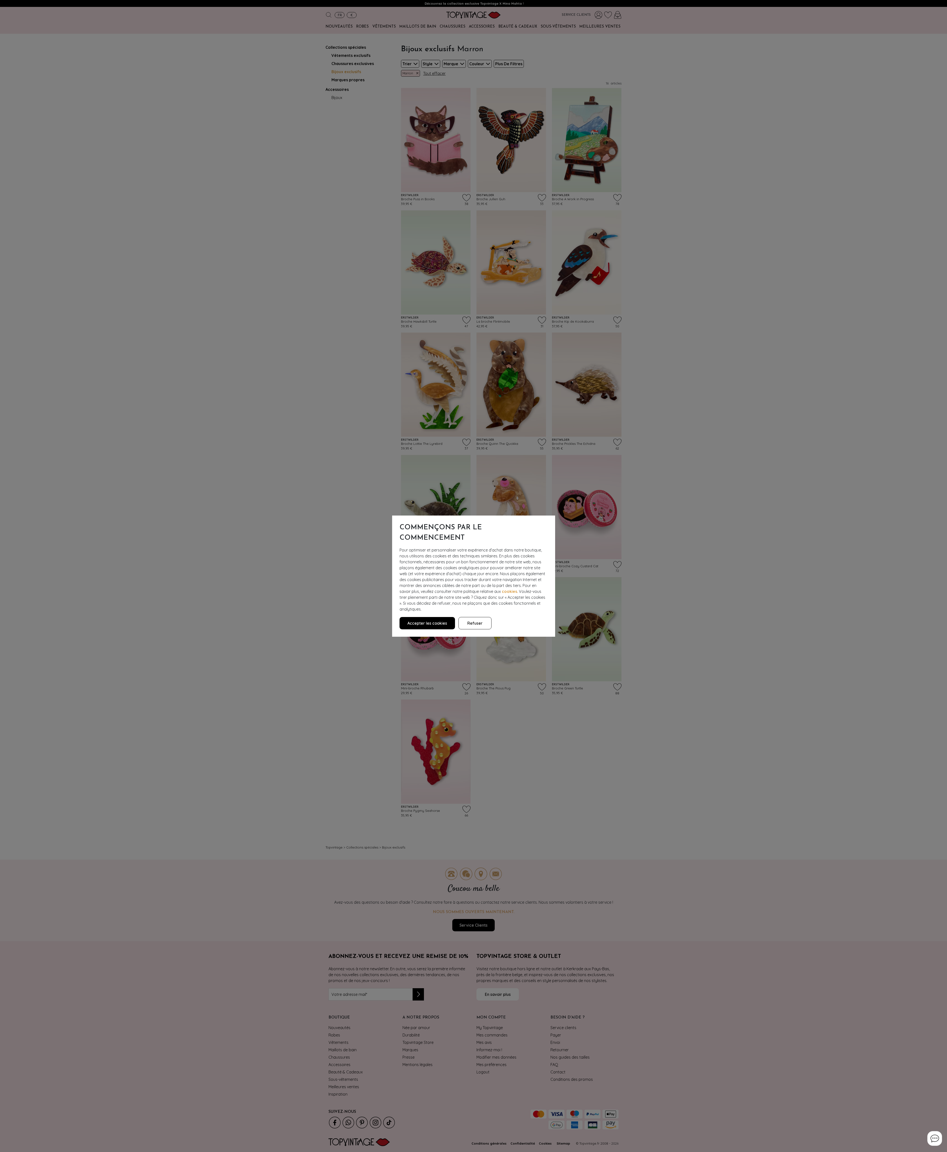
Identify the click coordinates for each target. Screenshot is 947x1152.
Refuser (475, 623)
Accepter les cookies (427, 623)
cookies (509, 591)
